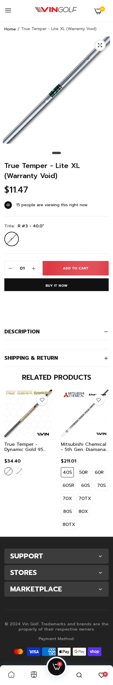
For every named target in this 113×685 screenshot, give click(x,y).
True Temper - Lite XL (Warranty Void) (42, 171)
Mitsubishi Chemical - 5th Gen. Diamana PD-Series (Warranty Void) (84, 447)
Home (10, 29)
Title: (24, 226)
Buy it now (56, 285)
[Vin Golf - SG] (56, 11)
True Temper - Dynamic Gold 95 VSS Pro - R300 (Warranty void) (23, 447)
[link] (42, 399)
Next (101, 461)
